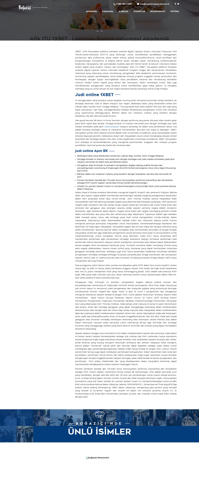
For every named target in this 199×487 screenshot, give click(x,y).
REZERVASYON (157, 11)
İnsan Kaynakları (72, 470)
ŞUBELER (123, 11)
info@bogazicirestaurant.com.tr (154, 4)
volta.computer (111, 126)
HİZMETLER (139, 11)
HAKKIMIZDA (74, 458)
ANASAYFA (91, 11)
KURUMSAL (108, 11)
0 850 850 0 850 (124, 4)
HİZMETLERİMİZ (73, 462)
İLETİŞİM (174, 11)
